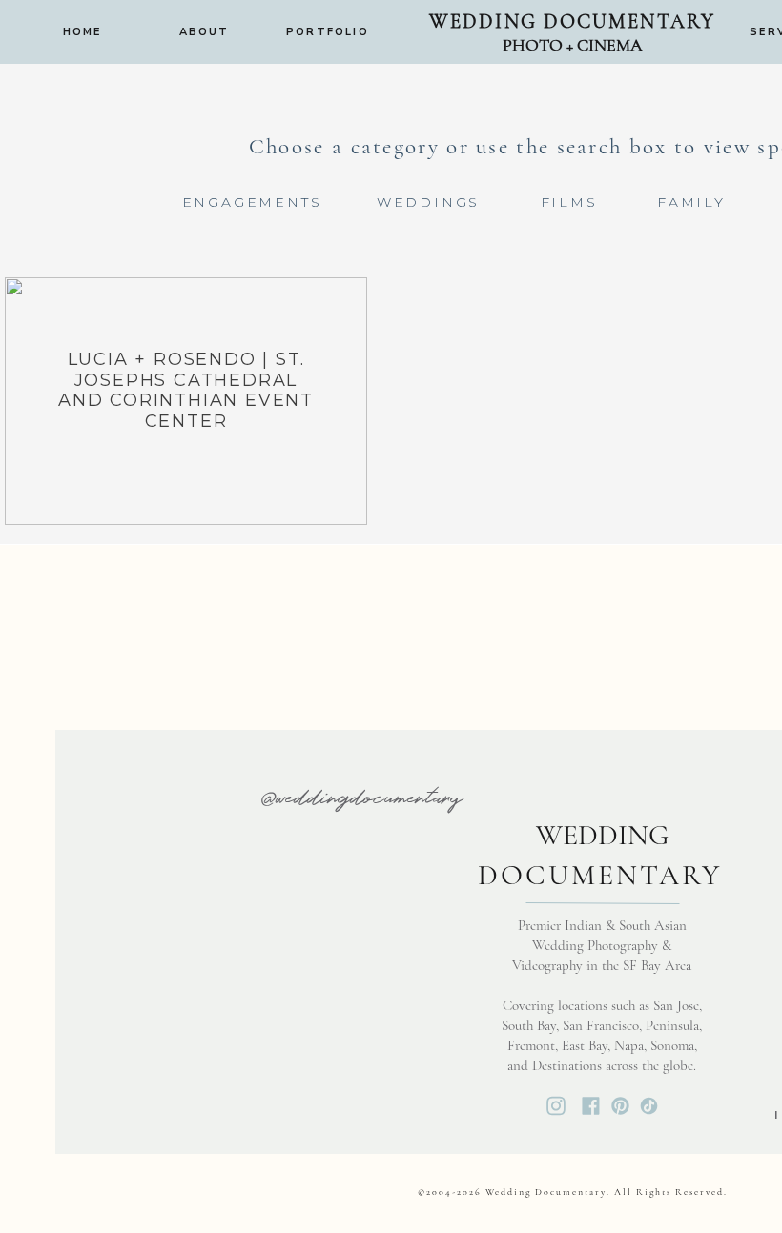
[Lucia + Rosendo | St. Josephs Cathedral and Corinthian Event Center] (186, 401)
